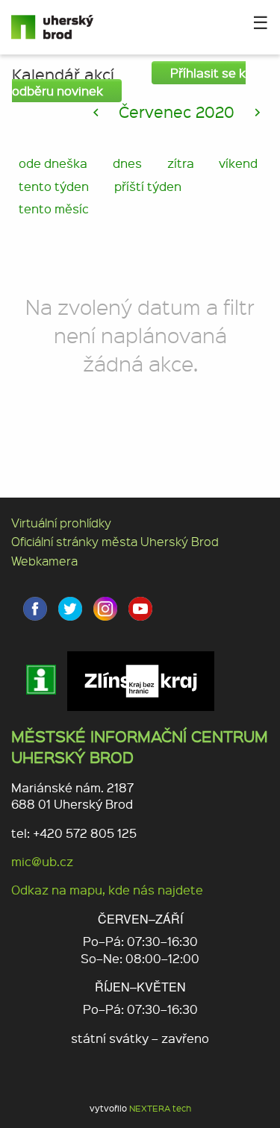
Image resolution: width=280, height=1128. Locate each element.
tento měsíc (54, 208)
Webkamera (44, 560)
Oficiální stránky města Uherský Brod (115, 541)
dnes (127, 163)
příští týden (147, 186)
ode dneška (53, 163)
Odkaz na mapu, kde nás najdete (107, 889)
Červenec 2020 (176, 111)
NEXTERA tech (160, 1108)
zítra (180, 163)
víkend (238, 163)
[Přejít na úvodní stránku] (58, 27)
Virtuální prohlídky (61, 522)
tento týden (54, 186)
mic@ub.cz (42, 861)
